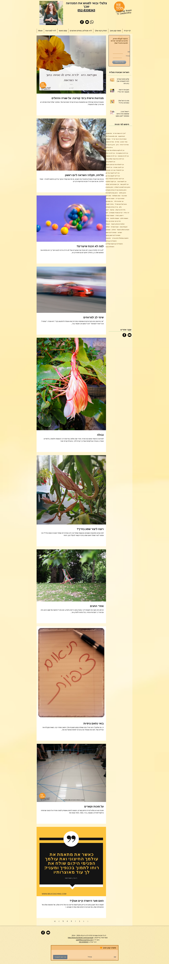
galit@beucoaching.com (84, 940)
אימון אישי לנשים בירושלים (122, 187)
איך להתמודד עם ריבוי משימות (115, 170)
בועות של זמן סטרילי (121, 204)
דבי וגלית (126, 212)
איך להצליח (109, 167)
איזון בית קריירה (110, 144)
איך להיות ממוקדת (111, 156)
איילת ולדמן (109, 147)
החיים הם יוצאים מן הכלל (113, 221)
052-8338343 (83, 942)
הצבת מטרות (115, 227)
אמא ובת (124, 195)
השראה (120, 232)
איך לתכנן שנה (124, 184)
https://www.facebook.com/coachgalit (80, 938)
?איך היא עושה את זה (119, 133)
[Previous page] (83, 921)
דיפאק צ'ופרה (119, 215)
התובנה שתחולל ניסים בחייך (120, 238)
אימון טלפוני (122, 193)
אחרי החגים (123, 142)
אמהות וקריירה (120, 198)
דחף (107, 212)
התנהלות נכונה (110, 246)
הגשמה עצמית (110, 215)
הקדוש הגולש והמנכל (123, 229)
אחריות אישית (110, 142)
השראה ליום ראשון (111, 232)
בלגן (120, 207)
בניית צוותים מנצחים (112, 207)
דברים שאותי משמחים (116, 212)
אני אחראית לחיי (118, 201)
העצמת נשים (123, 227)
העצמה (108, 224)
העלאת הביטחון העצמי (118, 224)
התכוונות (108, 238)
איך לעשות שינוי (121, 181)
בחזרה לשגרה (110, 204)
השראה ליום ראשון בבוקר (113, 235)
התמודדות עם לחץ (111, 241)
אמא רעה (108, 195)
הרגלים (114, 229)
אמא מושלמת (116, 195)
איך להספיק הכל (110, 161)
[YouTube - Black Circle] (87, 22)
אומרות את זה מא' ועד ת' (119, 139)
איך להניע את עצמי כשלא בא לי (115, 159)
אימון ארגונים (109, 187)
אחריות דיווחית (124, 144)
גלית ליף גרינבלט (120, 210)
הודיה (107, 218)
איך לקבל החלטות (111, 181)
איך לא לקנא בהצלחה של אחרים (115, 150)
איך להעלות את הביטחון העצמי (115, 164)
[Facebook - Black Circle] (82, 22)
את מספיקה (109, 201)
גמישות (112, 210)
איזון (117, 144)
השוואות (108, 229)
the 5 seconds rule (111, 136)
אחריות (117, 142)
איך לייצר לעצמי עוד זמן (113, 173)
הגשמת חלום (124, 218)
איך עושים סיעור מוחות (112, 184)
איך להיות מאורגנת (123, 156)
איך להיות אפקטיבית (122, 153)
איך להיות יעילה (110, 153)
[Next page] (59, 921)
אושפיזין (108, 139)
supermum (121, 136)
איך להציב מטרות (118, 167)
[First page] (87, 921)
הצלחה (108, 227)
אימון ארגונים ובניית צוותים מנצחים (116, 190)
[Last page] (55, 921)
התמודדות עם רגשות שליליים (114, 244)
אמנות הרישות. (110, 198)
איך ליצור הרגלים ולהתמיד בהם (115, 178)
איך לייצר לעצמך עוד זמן (113, 176)
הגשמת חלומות (114, 218)
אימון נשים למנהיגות (112, 193)
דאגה (107, 210)
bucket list (109, 133)
